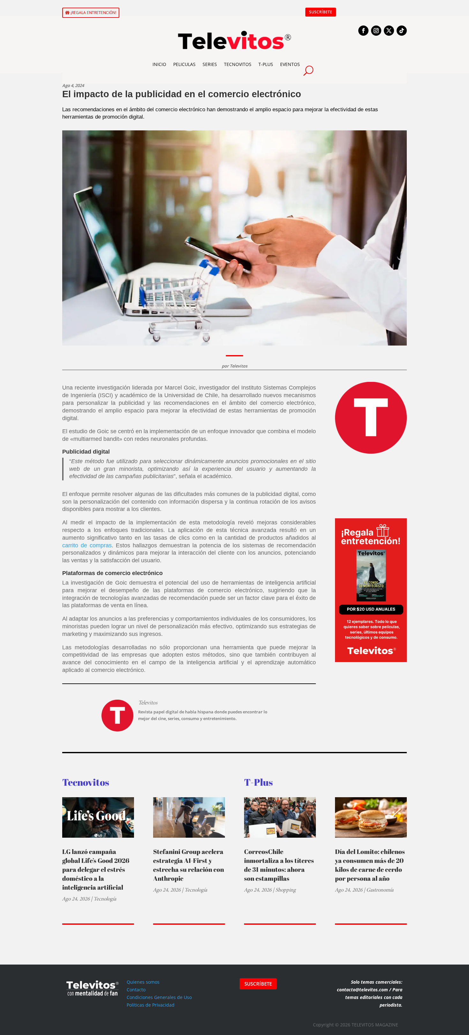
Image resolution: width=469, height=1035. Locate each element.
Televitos (238, 366)
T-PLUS (265, 64)
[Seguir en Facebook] (363, 31)
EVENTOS (290, 64)
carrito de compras (87, 545)
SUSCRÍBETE (320, 12)
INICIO (159, 64)
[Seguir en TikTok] (402, 31)
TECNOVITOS (237, 64)
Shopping (285, 890)
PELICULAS (184, 64)
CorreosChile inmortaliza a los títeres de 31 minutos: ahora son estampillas (279, 865)
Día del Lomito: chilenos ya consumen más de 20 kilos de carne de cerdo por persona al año (370, 865)
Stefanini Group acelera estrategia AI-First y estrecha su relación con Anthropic (188, 865)
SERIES (210, 64)
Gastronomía (379, 890)
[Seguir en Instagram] (376, 31)
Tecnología (104, 899)
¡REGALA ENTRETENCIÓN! (93, 12)
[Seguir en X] (389, 31)
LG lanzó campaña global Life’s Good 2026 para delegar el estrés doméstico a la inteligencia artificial (95, 869)
